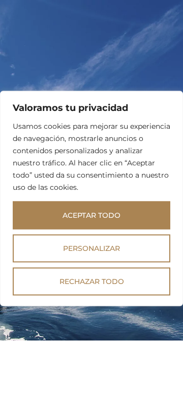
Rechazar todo (91, 281)
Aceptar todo (91, 215)
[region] (91, 198)
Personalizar (91, 248)
